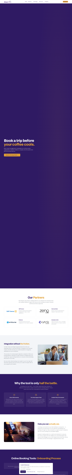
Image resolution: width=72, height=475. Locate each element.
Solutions (29, 1)
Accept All (23, 471)
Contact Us (65, 1)
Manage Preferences (40, 471)
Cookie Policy (28, 469)
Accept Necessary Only (31, 471)
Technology (35, 1)
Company (46, 1)
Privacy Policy (22, 469)
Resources (41, 1)
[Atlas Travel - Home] (7, 1)
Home (26, 1)
